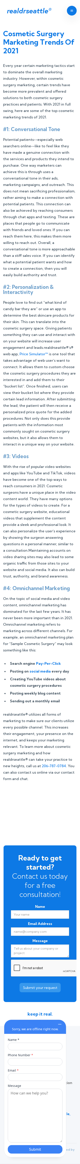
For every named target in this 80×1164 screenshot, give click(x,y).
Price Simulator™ (34, 354)
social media (40, 671)
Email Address (40, 923)
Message (40, 940)
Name (40, 906)
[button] (70, 11)
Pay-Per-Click (48, 663)
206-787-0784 (54, 766)
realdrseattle (29, 10)
